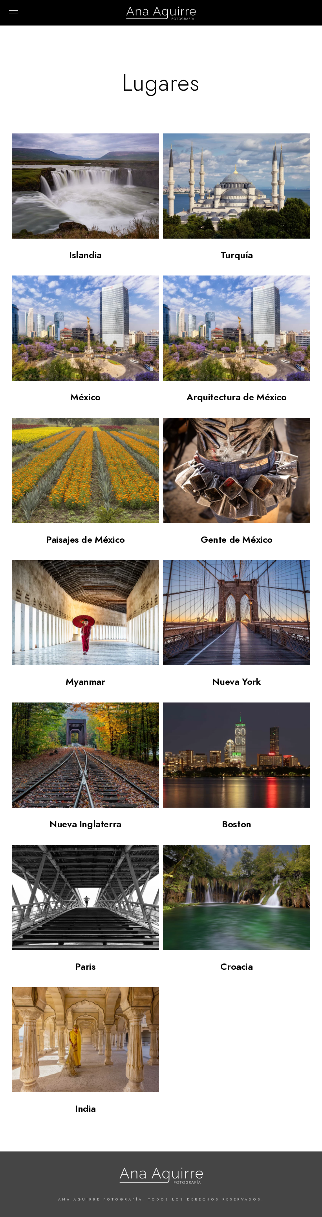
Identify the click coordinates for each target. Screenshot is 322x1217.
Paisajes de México (85, 539)
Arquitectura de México (236, 396)
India (85, 1108)
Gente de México (237, 539)
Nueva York (236, 681)
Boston (236, 823)
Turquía (236, 254)
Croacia (236, 966)
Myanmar (85, 681)
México (85, 396)
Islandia (85, 254)
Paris (85, 966)
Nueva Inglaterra (85, 823)
